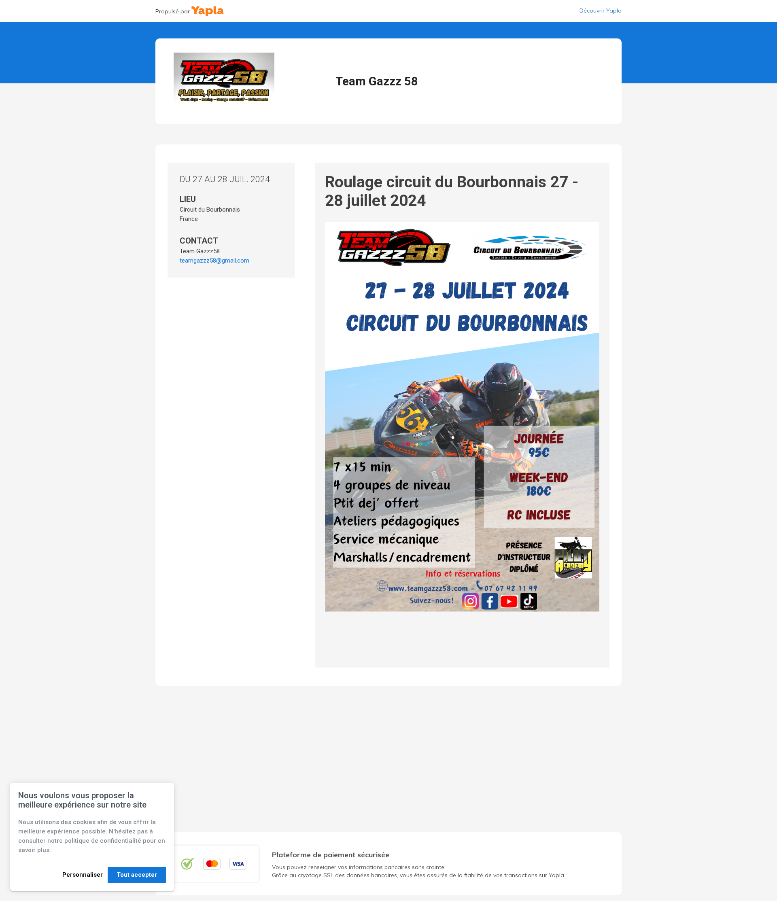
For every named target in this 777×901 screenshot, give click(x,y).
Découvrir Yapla (601, 10)
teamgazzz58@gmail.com (214, 260)
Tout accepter (137, 874)
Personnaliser (82, 874)
